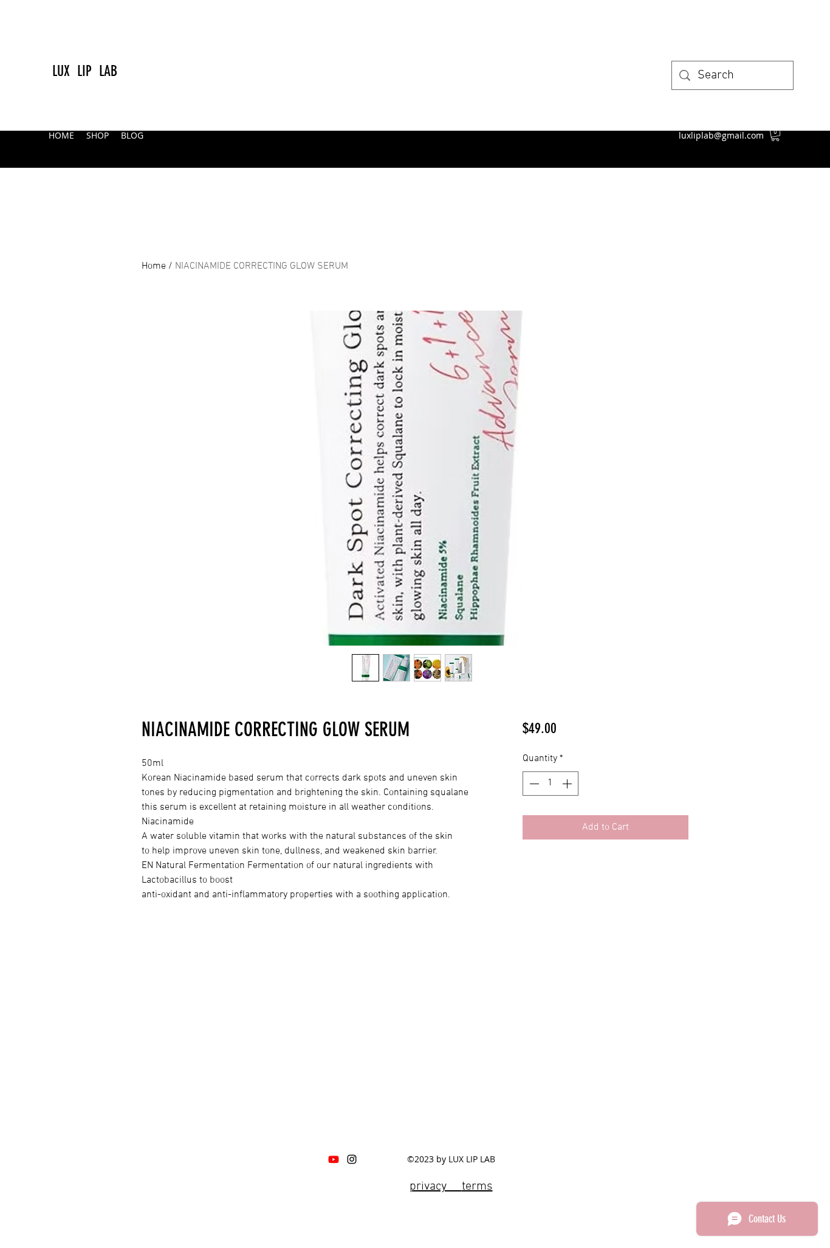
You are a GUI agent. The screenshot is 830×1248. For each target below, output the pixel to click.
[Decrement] (532, 783)
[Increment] (568, 783)
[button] (775, 135)
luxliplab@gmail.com (721, 135)
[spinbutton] (550, 783)
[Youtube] (334, 1159)
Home (154, 266)
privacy (436, 1186)
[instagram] (352, 1159)
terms (477, 1186)
